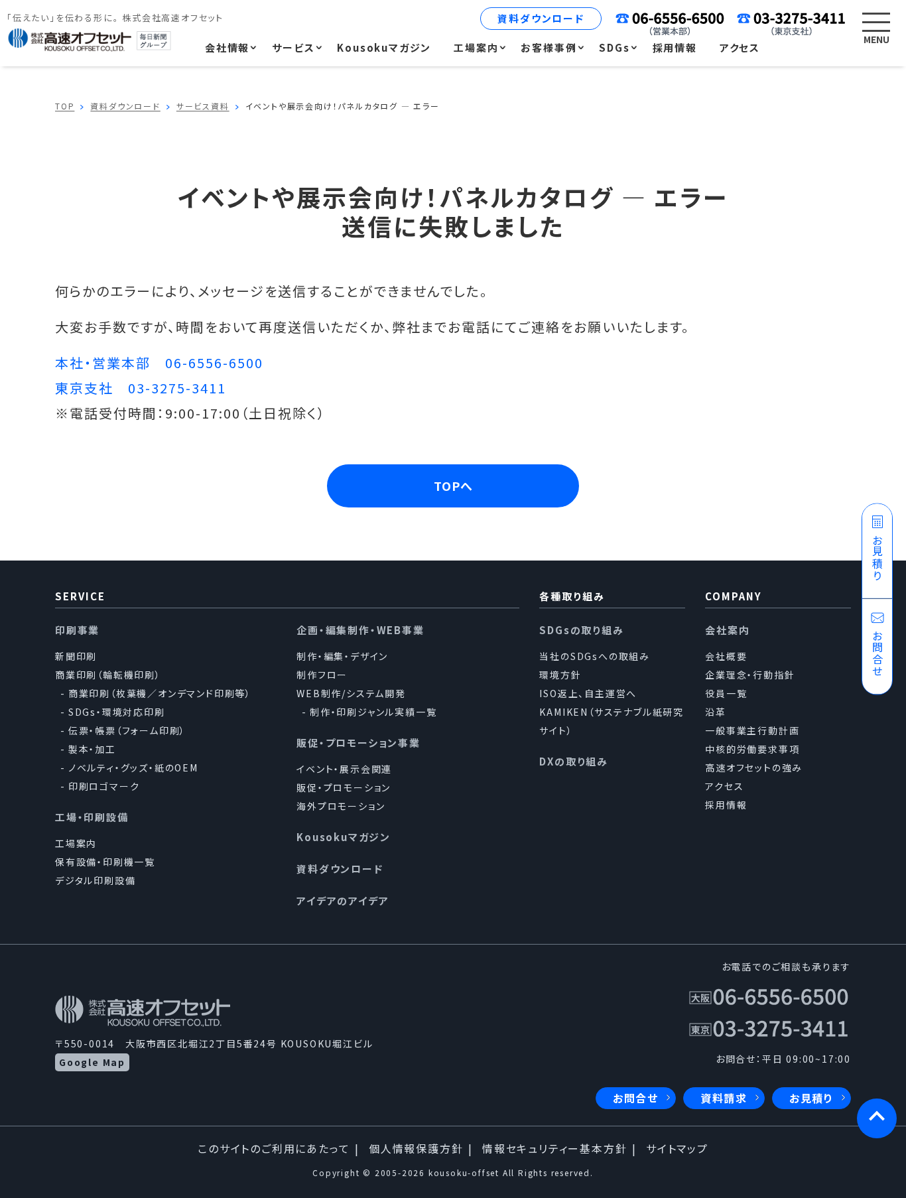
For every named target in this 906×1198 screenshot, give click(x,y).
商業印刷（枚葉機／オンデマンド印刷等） (159, 693)
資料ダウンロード (540, 18)
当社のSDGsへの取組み (594, 656)
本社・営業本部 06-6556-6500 (159, 362)
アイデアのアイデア (342, 900)
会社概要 (726, 656)
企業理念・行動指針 (750, 674)
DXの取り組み (573, 761)
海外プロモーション (340, 806)
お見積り (811, 1098)
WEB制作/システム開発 (351, 693)
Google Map (92, 1062)
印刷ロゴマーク (104, 786)
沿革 (715, 711)
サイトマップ (677, 1148)
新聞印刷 (76, 656)
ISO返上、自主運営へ (588, 693)
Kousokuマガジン (343, 837)
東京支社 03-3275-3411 (140, 387)
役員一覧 (726, 693)
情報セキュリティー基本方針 (554, 1148)
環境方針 (560, 674)
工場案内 (76, 843)
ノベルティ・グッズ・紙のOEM (133, 767)
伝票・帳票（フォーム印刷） (127, 730)
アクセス (724, 786)
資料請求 (723, 1098)
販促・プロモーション (343, 787)
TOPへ (453, 485)
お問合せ (636, 1098)
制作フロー (322, 674)
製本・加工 (92, 749)
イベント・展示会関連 (344, 768)
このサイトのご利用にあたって (274, 1148)
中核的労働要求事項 (752, 749)
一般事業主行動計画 (752, 730)
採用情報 (726, 804)
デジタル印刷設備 (95, 880)
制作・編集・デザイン (342, 656)
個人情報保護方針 (416, 1148)
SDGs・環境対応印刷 (116, 711)
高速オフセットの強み (754, 767)
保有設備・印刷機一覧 (105, 861)
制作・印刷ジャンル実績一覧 (373, 711)
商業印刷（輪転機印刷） (108, 674)
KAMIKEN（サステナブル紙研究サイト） (611, 721)
